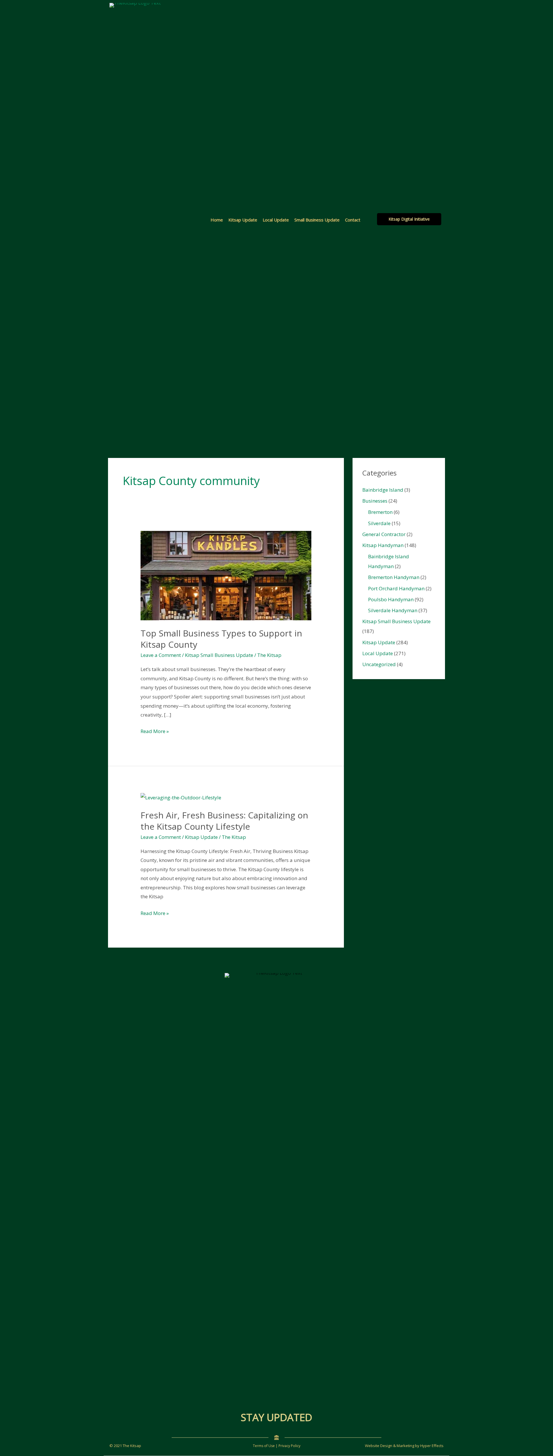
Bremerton (380, 512)
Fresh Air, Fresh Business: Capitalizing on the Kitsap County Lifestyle (224, 820)
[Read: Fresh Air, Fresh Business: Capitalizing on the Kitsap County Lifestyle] (181, 797)
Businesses (374, 500)
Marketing (405, 1445)
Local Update (276, 220)
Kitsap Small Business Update (219, 655)
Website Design (378, 1445)
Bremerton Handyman (393, 577)
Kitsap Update (242, 220)
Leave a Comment (161, 655)
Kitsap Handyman (383, 545)
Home (217, 220)
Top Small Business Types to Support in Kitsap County (221, 638)
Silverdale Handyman (392, 610)
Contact (352, 220)
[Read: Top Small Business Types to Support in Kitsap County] (226, 575)
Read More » (155, 732)
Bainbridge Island (382, 489)
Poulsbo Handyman (391, 599)
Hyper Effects (432, 1445)
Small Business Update (317, 220)
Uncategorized (379, 664)
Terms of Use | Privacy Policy (276, 1445)
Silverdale (379, 523)
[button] (409, 219)
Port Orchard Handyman (396, 588)
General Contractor (384, 534)
